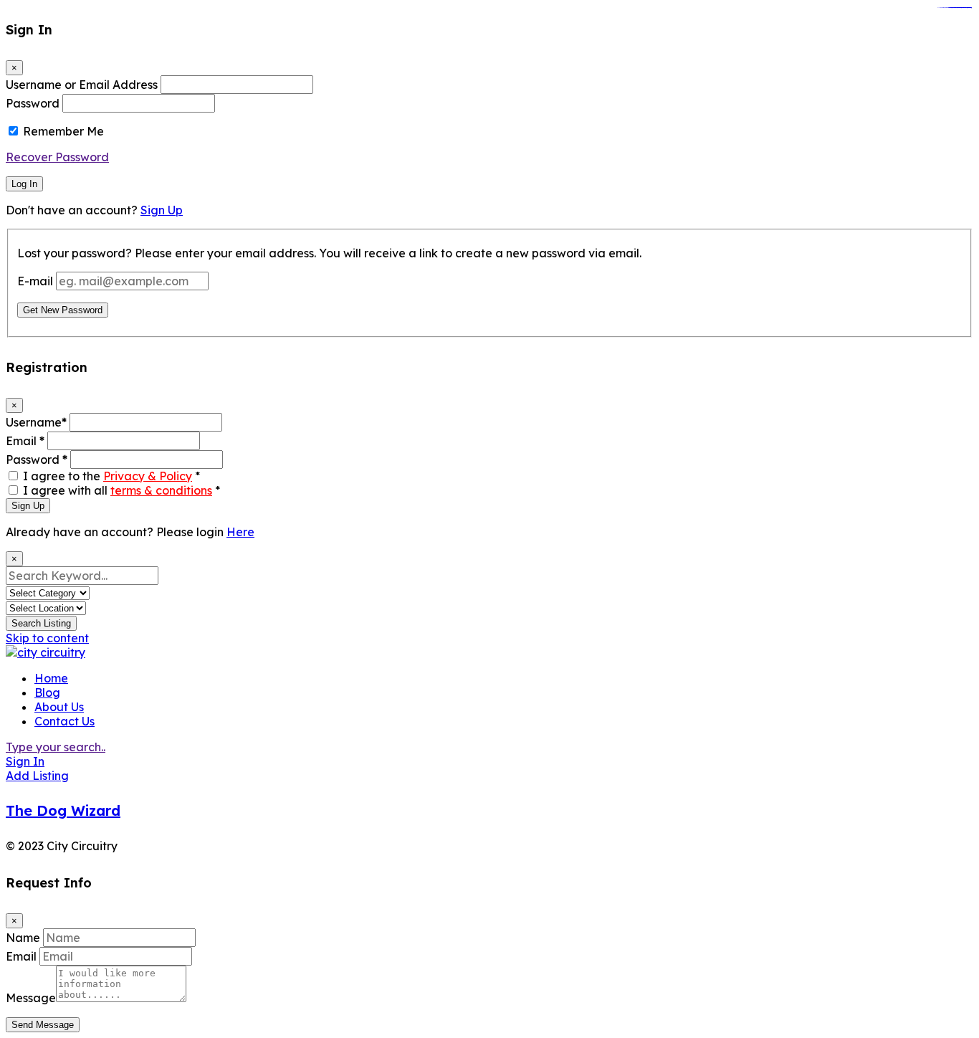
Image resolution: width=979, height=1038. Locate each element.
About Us (59, 707)
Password (32, 103)
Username (36, 422)
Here (240, 532)
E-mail (35, 281)
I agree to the (111, 476)
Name (23, 937)
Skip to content (47, 638)
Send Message (42, 1024)
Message (31, 998)
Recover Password (57, 157)
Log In (24, 183)
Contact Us (64, 721)
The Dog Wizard (63, 810)
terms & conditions (161, 490)
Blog (47, 692)
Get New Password (62, 310)
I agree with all (121, 490)
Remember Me (63, 131)
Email (25, 441)
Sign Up (161, 210)
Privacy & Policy (147, 476)
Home (51, 678)
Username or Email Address (82, 84)
